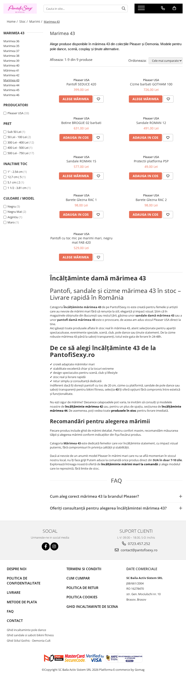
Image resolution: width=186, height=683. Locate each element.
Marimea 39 (11, 61)
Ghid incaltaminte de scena (92, 606)
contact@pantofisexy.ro (138, 550)
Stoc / (24, 21)
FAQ (10, 611)
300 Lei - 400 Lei (17, 142)
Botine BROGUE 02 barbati (81, 123)
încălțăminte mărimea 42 (84, 406)
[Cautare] (124, 8)
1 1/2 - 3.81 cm (17, 188)
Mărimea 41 (11, 70)
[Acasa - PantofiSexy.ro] (20, 8)
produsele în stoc (123, 410)
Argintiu (12, 217)
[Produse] (142, 9)
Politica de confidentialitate (23, 580)
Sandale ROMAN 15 (81, 161)
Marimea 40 (11, 65)
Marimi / (36, 21)
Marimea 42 (11, 75)
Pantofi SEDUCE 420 (81, 84)
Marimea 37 (11, 51)
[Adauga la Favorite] (98, 99)
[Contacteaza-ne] (163, 8)
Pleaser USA (15, 113)
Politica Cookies (81, 597)
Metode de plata (22, 602)
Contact (15, 620)
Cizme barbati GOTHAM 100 (151, 84)
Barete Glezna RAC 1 (81, 200)
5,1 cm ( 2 (13, 182)
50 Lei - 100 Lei (17, 137)
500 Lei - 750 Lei (17, 153)
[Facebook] (46, 546)
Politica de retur (82, 587)
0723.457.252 (138, 543)
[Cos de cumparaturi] (174, 8)
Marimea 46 (11, 95)
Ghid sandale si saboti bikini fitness (30, 635)
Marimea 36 (11, 41)
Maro (11, 222)
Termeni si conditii (83, 569)
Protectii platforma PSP (151, 161)
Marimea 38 (11, 56)
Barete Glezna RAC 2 (151, 200)
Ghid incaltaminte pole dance (26, 630)
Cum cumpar (78, 578)
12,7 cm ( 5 (14, 177)
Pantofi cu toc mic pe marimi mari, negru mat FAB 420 (81, 240)
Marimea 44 (11, 85)
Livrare (13, 592)
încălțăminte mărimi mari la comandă (129, 464)
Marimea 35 (11, 46)
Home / (13, 21)
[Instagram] (54, 546)
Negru (11, 206)
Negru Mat (14, 212)
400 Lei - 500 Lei (17, 148)
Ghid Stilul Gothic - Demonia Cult (29, 640)
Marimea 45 (11, 90)
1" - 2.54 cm (15, 172)
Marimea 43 (11, 80)
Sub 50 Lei (14, 132)
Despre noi (17, 569)
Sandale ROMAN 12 (151, 123)
